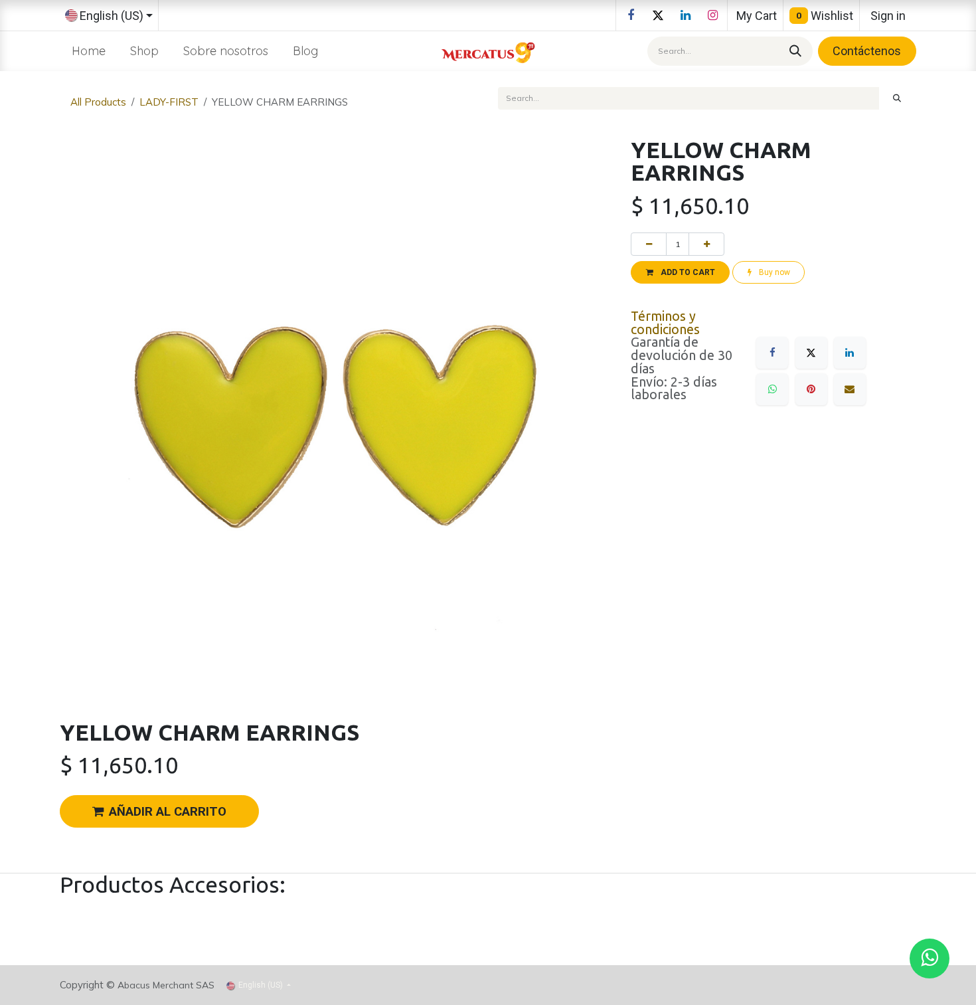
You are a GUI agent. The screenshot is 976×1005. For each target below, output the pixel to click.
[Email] (850, 389)
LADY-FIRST (169, 102)
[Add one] (706, 243)
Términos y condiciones (665, 323)
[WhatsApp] (772, 389)
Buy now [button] (773, 272)
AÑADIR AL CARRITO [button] (167, 811)
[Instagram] (712, 15)
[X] (658, 15)
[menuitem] (89, 51)
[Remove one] (649, 243)
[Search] (793, 51)
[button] (680, 272)
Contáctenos (867, 51)
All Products (98, 102)
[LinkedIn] (685, 15)
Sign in (888, 16)
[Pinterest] (811, 389)
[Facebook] (631, 15)
